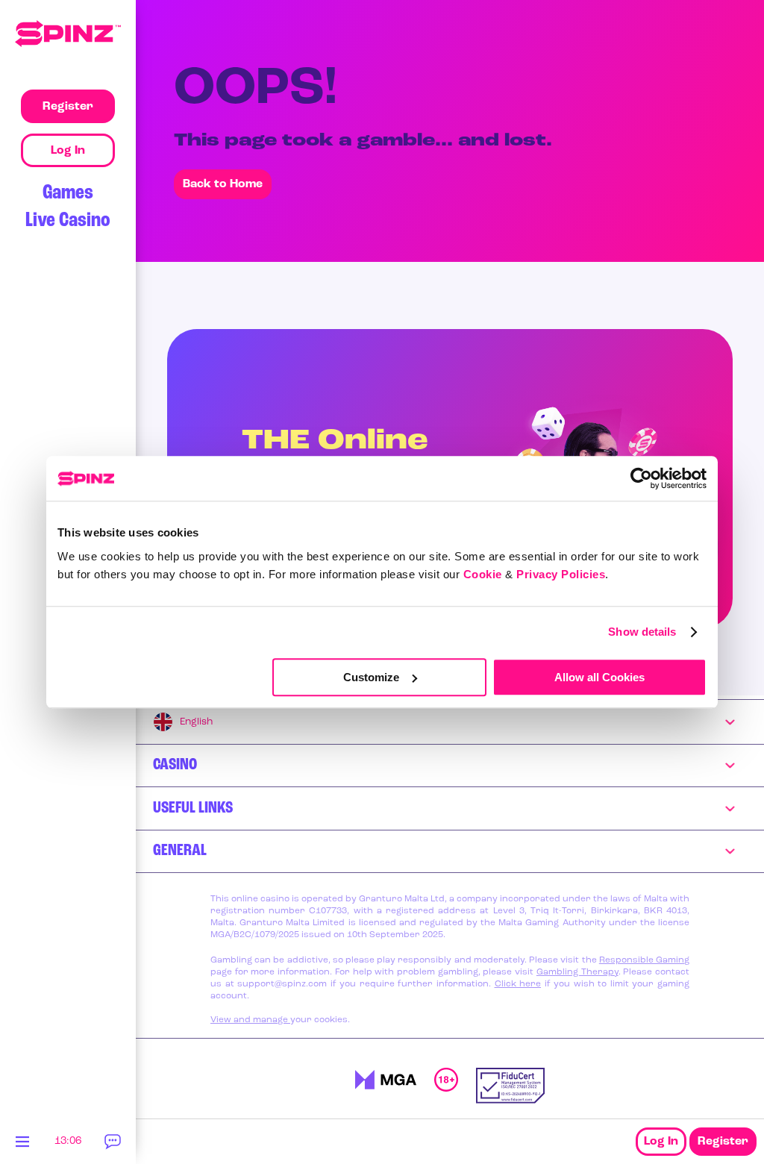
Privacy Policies (560, 574)
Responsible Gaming (644, 960)
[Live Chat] (113, 1145)
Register (723, 1142)
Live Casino (67, 220)
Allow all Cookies (599, 677)
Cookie (482, 574)
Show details (642, 631)
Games (68, 193)
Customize (371, 677)
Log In (661, 1142)
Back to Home (223, 184)
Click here (518, 984)
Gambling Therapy (577, 972)
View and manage (250, 1020)
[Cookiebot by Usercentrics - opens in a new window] (641, 478)
